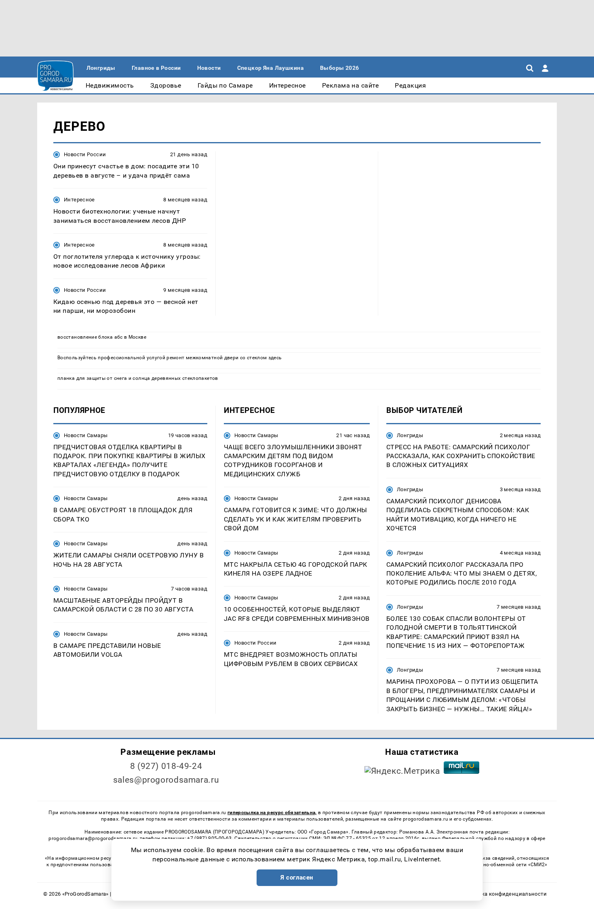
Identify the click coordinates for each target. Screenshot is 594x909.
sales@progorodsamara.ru (166, 780)
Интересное (79, 200)
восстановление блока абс (90, 337)
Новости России (85, 154)
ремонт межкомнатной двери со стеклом (216, 357)
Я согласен (297, 877)
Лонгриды (410, 435)
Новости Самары (85, 435)
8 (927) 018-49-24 (166, 766)
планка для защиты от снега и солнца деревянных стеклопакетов (137, 378)
